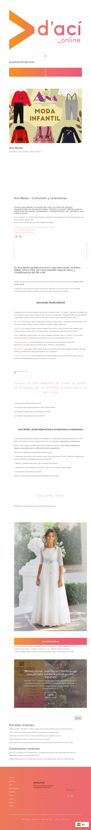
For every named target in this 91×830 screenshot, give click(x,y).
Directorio (11, 802)
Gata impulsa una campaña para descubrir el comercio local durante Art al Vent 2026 (41, 742)
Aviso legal (57, 819)
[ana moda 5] (50, 631)
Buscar (78, 718)
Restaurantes (12, 781)
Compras (11, 777)
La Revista (11, 795)
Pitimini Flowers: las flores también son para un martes (29, 739)
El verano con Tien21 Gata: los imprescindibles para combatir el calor (35, 736)
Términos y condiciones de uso (46, 819)
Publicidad (11, 806)
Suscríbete (45, 795)
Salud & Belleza (12, 791)
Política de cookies (35, 819)
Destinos (11, 784)
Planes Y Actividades (13, 788)
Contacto (11, 798)
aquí (54, 506)
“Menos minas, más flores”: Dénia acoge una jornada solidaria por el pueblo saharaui (50, 674)
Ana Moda (16, 148)
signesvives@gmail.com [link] (28, 230)
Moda (32, 152)
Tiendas (38, 152)
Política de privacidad (26, 819)
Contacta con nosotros (65, 819)
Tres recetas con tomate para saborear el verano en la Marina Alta (33, 732)
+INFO (50, 694)
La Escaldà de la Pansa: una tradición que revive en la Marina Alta (49, 759)
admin (14, 152)
